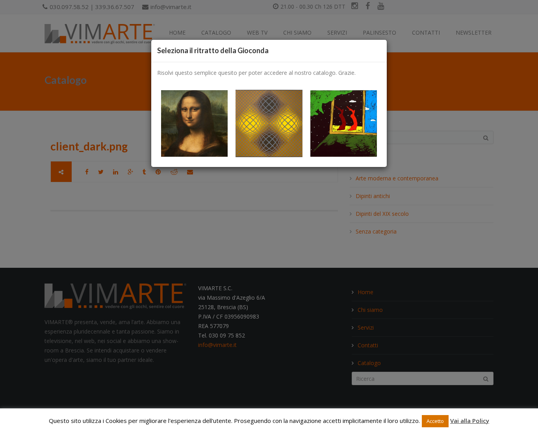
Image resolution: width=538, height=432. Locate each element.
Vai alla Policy (469, 421)
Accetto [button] (435, 421)
